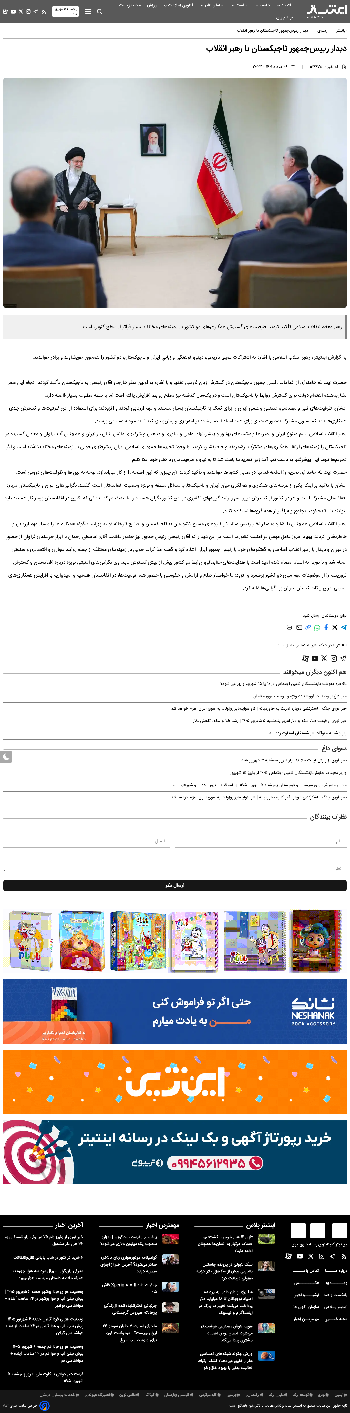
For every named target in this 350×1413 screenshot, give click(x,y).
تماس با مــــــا (306, 1271)
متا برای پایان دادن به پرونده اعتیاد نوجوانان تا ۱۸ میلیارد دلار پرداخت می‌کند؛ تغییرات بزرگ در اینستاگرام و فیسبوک (226, 1302)
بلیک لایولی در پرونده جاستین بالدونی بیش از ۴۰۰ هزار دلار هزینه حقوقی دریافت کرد (224, 1271)
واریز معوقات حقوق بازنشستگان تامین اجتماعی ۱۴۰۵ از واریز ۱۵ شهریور (288, 772)
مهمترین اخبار (162, 1225)
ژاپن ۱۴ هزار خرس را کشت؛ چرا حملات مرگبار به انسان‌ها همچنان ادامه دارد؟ (225, 1244)
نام (339, 841)
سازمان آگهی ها (306, 1307)
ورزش (152, 5)
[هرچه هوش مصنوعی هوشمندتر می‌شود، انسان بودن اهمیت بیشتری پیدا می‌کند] (266, 1328)
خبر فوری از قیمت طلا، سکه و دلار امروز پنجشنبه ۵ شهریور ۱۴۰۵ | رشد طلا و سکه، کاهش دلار (270, 721)
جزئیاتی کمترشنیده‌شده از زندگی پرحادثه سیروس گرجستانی (130, 1309)
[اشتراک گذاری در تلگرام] (344, 629)
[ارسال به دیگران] (299, 630)
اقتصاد (287, 5)
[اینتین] (175, 1082)
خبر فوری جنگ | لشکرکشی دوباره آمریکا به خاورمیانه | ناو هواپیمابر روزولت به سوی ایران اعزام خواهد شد (259, 708)
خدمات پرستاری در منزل (57, 1395)
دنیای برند (276, 1395)
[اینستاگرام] (28, 11)
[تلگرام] (35, 11)
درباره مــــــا (336, 1271)
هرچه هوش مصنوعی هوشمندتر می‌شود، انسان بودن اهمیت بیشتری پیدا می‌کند (227, 1333)
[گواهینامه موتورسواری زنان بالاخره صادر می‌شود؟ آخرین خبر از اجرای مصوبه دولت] (170, 1259)
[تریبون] (175, 1152)
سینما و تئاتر (215, 5)
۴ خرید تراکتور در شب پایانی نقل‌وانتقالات (48, 1257)
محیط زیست (130, 5)
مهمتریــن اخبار (306, 1319)
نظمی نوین (127, 1395)
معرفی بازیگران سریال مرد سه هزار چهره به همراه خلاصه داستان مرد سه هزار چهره (48, 1275)
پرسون (231, 1395)
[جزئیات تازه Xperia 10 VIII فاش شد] (170, 1287)
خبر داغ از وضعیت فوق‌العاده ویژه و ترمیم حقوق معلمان (300, 696)
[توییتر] (20, 11)
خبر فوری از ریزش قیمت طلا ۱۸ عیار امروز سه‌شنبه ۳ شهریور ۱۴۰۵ (293, 760)
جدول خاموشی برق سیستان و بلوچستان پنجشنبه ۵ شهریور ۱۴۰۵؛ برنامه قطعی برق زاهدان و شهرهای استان (258, 785)
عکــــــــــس (306, 1283)
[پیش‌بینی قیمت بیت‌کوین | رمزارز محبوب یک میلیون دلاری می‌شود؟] (170, 1239)
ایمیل (160, 841)
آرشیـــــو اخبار (306, 1295)
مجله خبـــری (335, 1319)
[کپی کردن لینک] (308, 629)
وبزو (321, 1395)
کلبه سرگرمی (208, 1395)
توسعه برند (301, 1395)
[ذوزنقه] (175, 941)
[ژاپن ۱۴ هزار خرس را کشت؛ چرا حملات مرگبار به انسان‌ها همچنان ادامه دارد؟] (266, 1239)
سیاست (242, 5)
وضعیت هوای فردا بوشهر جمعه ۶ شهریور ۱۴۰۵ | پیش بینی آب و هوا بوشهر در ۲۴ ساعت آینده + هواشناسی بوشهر (44, 1298)
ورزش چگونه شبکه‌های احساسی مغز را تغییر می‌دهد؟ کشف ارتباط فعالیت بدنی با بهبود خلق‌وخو (225, 1361)
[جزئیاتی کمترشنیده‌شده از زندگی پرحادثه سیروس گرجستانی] (170, 1307)
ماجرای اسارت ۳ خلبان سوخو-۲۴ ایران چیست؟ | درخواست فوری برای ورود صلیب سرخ (130, 1333)
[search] (100, 11)
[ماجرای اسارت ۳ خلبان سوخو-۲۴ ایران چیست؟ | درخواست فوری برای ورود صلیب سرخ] (170, 1328)
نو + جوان (285, 17)
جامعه (265, 5)
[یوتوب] (13, 11)
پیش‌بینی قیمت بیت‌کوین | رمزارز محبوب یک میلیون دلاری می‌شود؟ (128, 1241)
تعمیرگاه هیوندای (97, 1395)
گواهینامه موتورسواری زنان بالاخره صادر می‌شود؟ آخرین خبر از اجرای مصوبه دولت (128, 1264)
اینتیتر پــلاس (335, 1307)
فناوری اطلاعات (181, 5)
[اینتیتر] (326, 11)
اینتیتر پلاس (260, 1225)
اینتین (339, 1395)
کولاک (150, 1395)
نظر (338, 869)
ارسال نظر (175, 885)
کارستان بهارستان (177, 1395)
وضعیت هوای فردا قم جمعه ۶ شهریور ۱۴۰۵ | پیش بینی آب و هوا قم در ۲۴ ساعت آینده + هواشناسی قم (46, 1353)
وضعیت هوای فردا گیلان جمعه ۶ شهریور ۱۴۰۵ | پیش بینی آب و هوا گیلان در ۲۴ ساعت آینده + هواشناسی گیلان (44, 1326)
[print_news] (289, 628)
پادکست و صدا (335, 1295)
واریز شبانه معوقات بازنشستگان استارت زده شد (308, 733)
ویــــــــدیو (336, 1283)
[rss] (44, 11)
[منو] (88, 11)
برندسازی (253, 1395)
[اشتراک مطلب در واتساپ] (317, 630)
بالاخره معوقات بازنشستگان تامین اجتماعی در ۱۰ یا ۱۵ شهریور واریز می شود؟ (283, 684)
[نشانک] (175, 1011)
